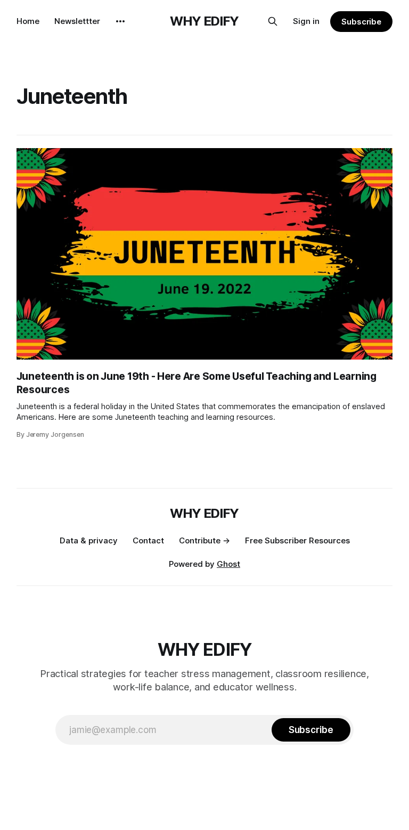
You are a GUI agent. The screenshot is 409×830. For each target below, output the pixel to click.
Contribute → (204, 540)
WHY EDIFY (204, 21)
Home (28, 21)
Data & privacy (89, 540)
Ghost (228, 564)
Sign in (306, 21)
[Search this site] (272, 21)
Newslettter (77, 21)
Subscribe (361, 22)
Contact (148, 540)
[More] (120, 21)
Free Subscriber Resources (297, 540)
